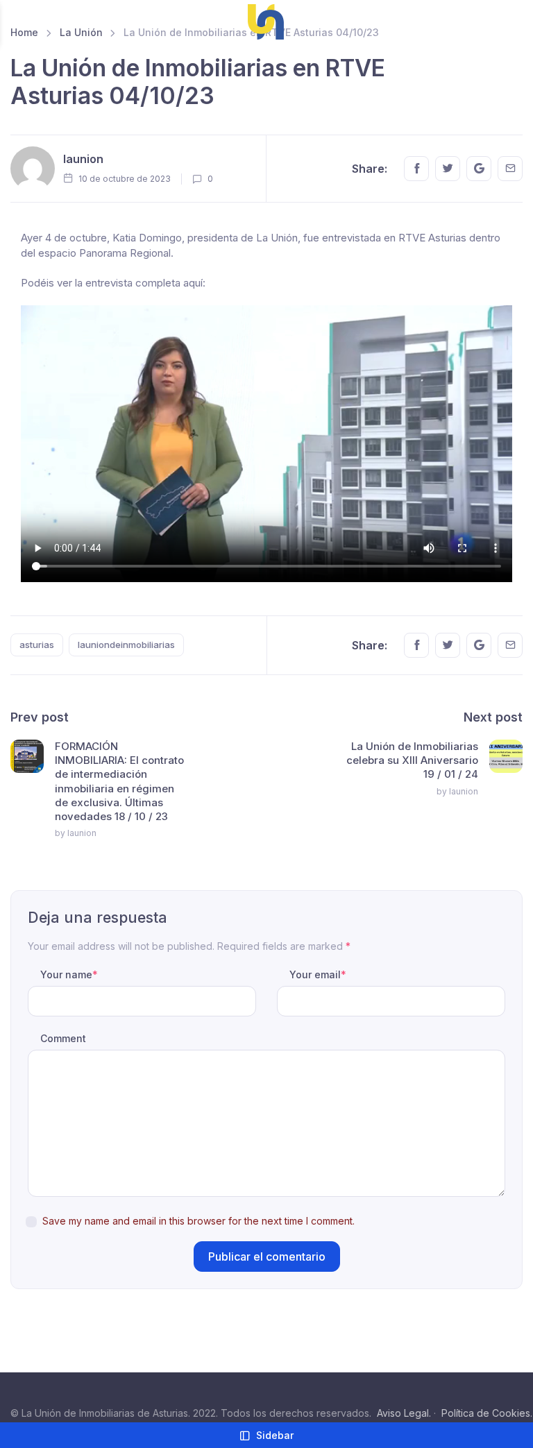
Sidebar (275, 1435)
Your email (317, 974)
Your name (69, 974)
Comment (63, 1038)
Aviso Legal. (404, 1413)
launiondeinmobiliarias (126, 644)
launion (83, 159)
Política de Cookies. (486, 1413)
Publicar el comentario (266, 1256)
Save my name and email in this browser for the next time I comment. (198, 1221)
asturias (36, 644)
